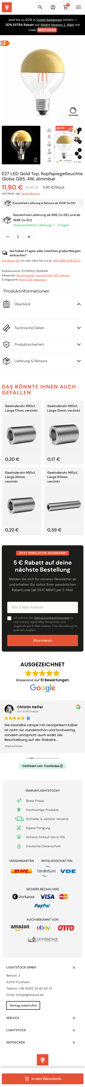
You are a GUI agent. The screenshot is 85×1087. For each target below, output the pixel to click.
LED (29, 279)
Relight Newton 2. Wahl (57, 25)
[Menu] (78, 7)
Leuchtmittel (44, 275)
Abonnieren (42, 640)
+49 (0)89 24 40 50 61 (66, 260)
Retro (22, 279)
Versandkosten (30, 193)
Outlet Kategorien (49, 20)
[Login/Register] (53, 7)
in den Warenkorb (46, 1078)
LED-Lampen (61, 275)
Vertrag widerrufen (23, 1005)
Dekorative (40, 279)
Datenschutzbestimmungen (52, 618)
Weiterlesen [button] (14, 746)
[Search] (40, 7)
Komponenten (26, 275)
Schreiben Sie (10, 260)
